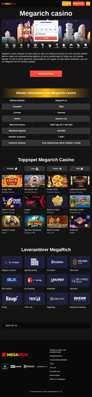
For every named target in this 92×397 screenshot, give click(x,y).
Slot (78, 169)
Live (33, 169)
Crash (55, 169)
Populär (10, 169)
